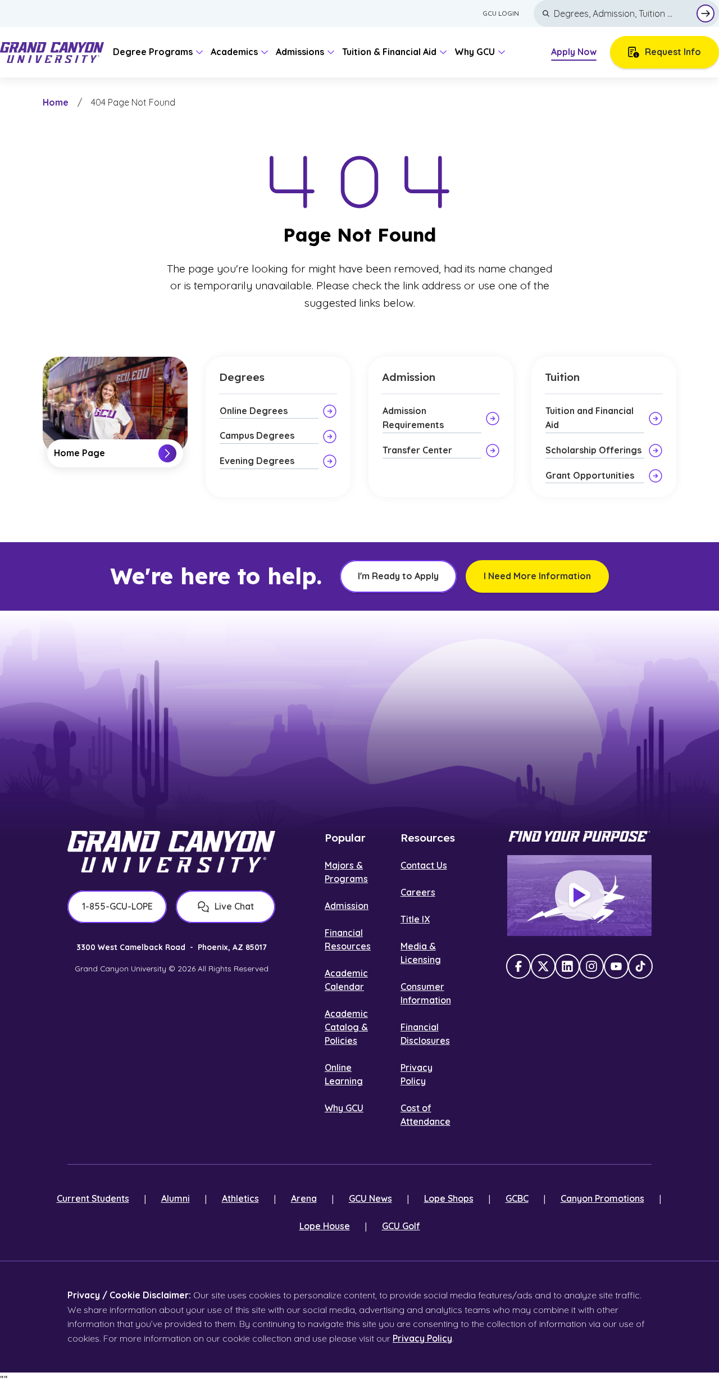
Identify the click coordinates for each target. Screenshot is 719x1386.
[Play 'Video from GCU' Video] (579, 895)
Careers (418, 892)
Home (56, 102)
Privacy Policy (422, 1338)
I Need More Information (537, 575)
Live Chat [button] (234, 906)
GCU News (370, 1198)
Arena (304, 1198)
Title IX (415, 919)
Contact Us (424, 865)
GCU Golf (401, 1226)
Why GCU (344, 1108)
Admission (346, 905)
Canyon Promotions (602, 1198)
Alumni (175, 1198)
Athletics (240, 1198)
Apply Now (574, 51)
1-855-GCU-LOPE (117, 906)
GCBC (517, 1198)
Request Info (673, 51)
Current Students (93, 1198)
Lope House (324, 1226)
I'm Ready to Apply (398, 575)
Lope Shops (449, 1198)
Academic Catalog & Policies (346, 1027)
